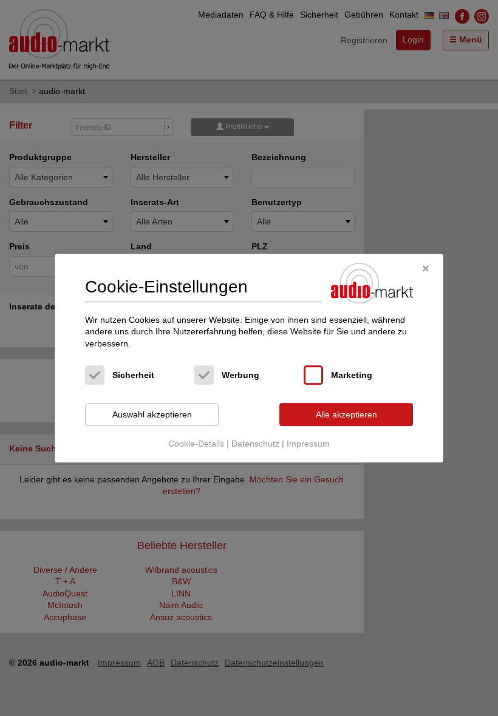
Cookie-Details (196, 443)
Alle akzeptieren (346, 414)
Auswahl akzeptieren (152, 414)
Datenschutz (255, 443)
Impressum (308, 443)
